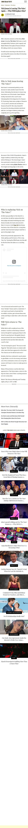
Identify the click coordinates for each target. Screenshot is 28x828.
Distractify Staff (10, 14)
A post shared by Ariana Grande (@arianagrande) (14, 281)
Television (7, 5)
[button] (26, 2)
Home (2, 5)
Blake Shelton (18, 164)
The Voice (13, 5)
